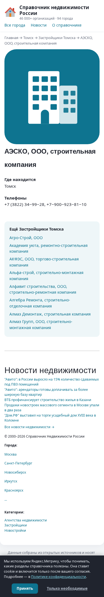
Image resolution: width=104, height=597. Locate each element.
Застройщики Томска (57, 37)
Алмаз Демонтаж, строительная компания (50, 314)
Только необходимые (67, 588)
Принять (25, 588)
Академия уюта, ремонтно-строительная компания (48, 248)
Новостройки (15, 530)
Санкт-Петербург (18, 463)
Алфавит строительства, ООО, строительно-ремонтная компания (42, 289)
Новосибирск (15, 472)
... (5, 499)
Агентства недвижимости (25, 520)
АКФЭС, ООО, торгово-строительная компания (44, 262)
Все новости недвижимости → (29, 427)
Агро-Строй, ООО (26, 237)
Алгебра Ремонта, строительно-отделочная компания (39, 303)
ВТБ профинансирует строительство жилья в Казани (47, 399)
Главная (11, 37)
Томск (28, 37)
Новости (39, 25)
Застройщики (15, 525)
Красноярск (13, 490)
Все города (14, 25)
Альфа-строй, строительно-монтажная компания (46, 275)
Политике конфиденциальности (58, 576)
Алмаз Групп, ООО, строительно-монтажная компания (40, 324)
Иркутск (10, 481)
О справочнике (67, 25)
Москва (10, 454)
